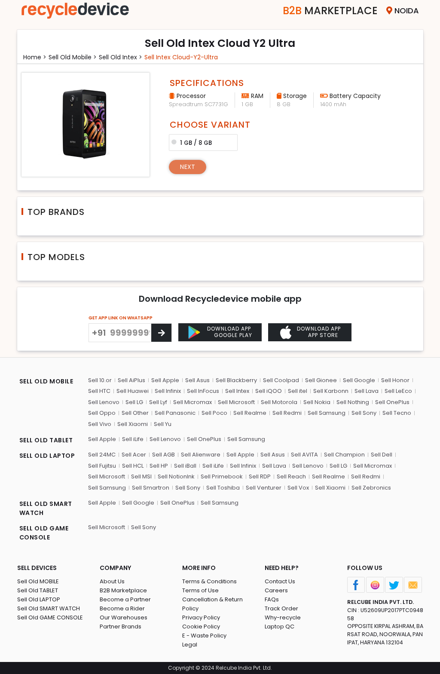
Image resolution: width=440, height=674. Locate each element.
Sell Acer (134, 454)
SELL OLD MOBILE (46, 381)
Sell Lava (366, 391)
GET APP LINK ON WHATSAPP (121, 318)
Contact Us (280, 581)
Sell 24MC (102, 454)
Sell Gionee (321, 380)
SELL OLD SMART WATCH (45, 508)
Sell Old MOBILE (38, 581)
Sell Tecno (396, 413)
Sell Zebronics (371, 488)
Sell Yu (162, 424)
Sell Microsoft (236, 402)
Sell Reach (291, 476)
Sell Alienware (200, 454)
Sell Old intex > (120, 57)
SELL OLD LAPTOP (47, 455)
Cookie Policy (201, 626)
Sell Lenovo (103, 402)
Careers (276, 590)
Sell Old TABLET (37, 590)
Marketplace (330, 10)
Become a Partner (125, 599)
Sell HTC (99, 391)
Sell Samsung (326, 413)
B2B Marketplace (123, 590)
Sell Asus (197, 380)
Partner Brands (120, 626)
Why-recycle (283, 617)
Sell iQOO (268, 391)
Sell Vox (298, 488)
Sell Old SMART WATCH (48, 608)
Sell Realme (249, 413)
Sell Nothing (352, 402)
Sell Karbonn (330, 391)
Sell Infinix (168, 391)
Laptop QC (279, 626)
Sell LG (134, 402)
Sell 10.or (100, 380)
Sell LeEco (398, 391)
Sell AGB (163, 454)
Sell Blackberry (236, 380)
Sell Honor (395, 380)
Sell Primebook (222, 476)
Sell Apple (165, 380)
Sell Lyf (158, 402)
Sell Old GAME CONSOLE (50, 617)
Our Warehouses (123, 617)
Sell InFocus (203, 391)
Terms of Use (200, 590)
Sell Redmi (287, 413)
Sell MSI (141, 476)
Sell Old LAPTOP (38, 599)
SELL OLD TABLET (46, 440)
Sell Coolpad (281, 380)
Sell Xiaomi (132, 424)
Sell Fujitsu (102, 466)
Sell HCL (133, 466)
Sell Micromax (192, 402)
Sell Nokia (316, 402)
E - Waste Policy (204, 635)
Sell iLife (133, 439)
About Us (112, 581)
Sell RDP (260, 476)
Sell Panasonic (175, 413)
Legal (189, 644)
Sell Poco (214, 413)
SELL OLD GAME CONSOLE (44, 533)
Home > (34, 57)
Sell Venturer (263, 488)
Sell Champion (344, 454)
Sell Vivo (99, 424)
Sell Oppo (102, 413)
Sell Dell (381, 454)
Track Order (281, 608)
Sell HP (159, 466)
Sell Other (135, 413)
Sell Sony (363, 413)
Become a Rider (122, 608)
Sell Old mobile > (73, 57)
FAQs (272, 599)
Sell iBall (185, 466)
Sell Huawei (132, 391)
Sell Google (359, 380)
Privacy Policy (201, 617)
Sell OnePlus (392, 402)
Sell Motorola (279, 402)
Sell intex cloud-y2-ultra (181, 57)
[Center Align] (161, 333)
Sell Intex (237, 391)
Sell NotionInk (176, 476)
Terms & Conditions (209, 581)
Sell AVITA (304, 454)
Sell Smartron (150, 488)
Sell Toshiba (223, 488)
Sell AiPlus (131, 380)
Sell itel (297, 391)
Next (187, 166)
